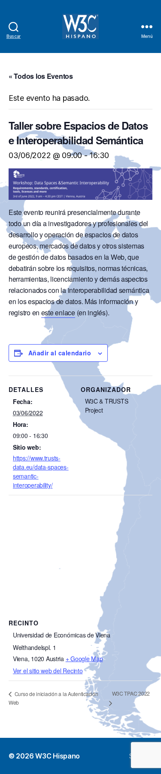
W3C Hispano (57, 756)
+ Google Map (84, 658)
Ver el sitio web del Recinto (47, 670)
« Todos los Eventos (41, 76)
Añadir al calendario (59, 352)
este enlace (58, 312)
